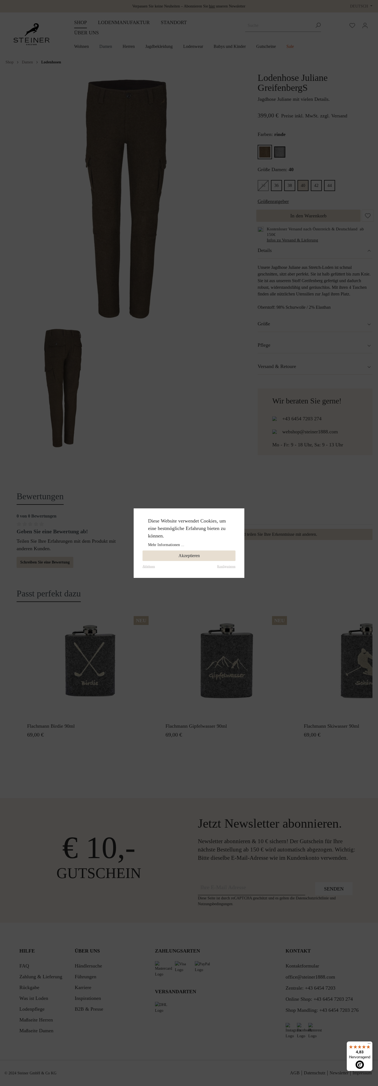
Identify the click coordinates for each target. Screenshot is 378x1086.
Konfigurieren (226, 566)
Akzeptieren (189, 555)
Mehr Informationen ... (166, 545)
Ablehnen (149, 566)
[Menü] (369, 1044)
